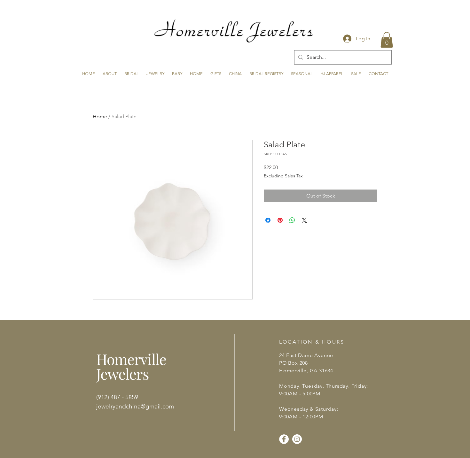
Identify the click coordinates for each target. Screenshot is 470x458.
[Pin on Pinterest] (280, 220)
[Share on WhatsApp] (292, 220)
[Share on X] (304, 220)
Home (100, 116)
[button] (386, 40)
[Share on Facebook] (268, 220)
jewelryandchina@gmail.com (135, 406)
